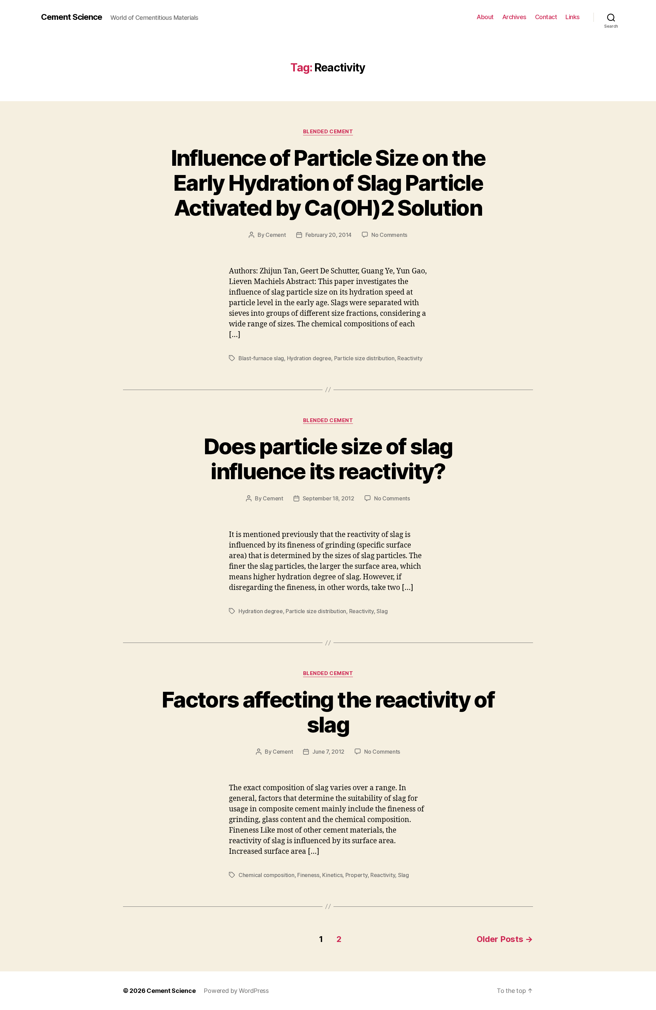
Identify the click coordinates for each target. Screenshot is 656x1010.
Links (572, 17)
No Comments (389, 234)
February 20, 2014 (328, 234)
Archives (514, 17)
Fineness (308, 875)
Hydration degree (309, 358)
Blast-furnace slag (261, 358)
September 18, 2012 (328, 498)
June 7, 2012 (328, 751)
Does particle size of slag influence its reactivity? (328, 458)
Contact (546, 17)
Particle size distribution (364, 358)
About (485, 17)
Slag (382, 611)
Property (356, 875)
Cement (275, 234)
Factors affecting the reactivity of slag (328, 712)
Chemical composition (266, 875)
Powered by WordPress (236, 990)
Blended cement (328, 132)
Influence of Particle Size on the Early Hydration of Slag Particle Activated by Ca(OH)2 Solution (328, 183)
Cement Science (71, 17)
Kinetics (332, 875)
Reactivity (409, 358)
